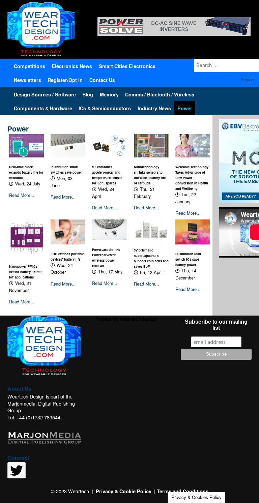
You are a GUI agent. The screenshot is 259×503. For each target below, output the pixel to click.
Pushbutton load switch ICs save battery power (188, 259)
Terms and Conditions (182, 491)
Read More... (21, 195)
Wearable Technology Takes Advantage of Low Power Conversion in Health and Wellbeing (191, 178)
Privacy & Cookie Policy (123, 491)
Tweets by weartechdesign (126, 319)
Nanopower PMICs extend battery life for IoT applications (25, 271)
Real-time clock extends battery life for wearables (26, 172)
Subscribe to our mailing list (216, 325)
